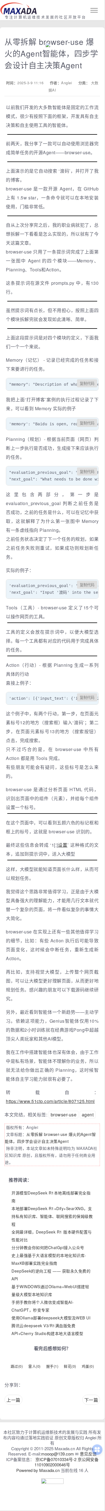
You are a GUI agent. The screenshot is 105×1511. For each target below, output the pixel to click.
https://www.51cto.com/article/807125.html (50, 1101)
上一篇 (13, 1400)
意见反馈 (88, 1454)
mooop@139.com (57, 1454)
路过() (17, 1366)
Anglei (66, 82)
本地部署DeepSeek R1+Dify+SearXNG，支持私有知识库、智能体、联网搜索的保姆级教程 (52, 1216)
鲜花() (70, 1366)
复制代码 (87, 384)
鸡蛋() (88, 1366)
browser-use (64, 1114)
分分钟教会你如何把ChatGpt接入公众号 (47, 1247)
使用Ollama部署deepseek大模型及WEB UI (50, 1318)
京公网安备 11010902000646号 (66, 1462)
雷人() (34, 1366)
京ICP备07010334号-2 (56, 1459)
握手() (52, 1366)
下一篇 (91, 1400)
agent (88, 1114)
